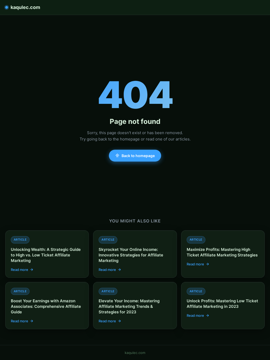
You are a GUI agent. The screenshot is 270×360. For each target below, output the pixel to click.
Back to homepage (138, 155)
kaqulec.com (25, 7)
